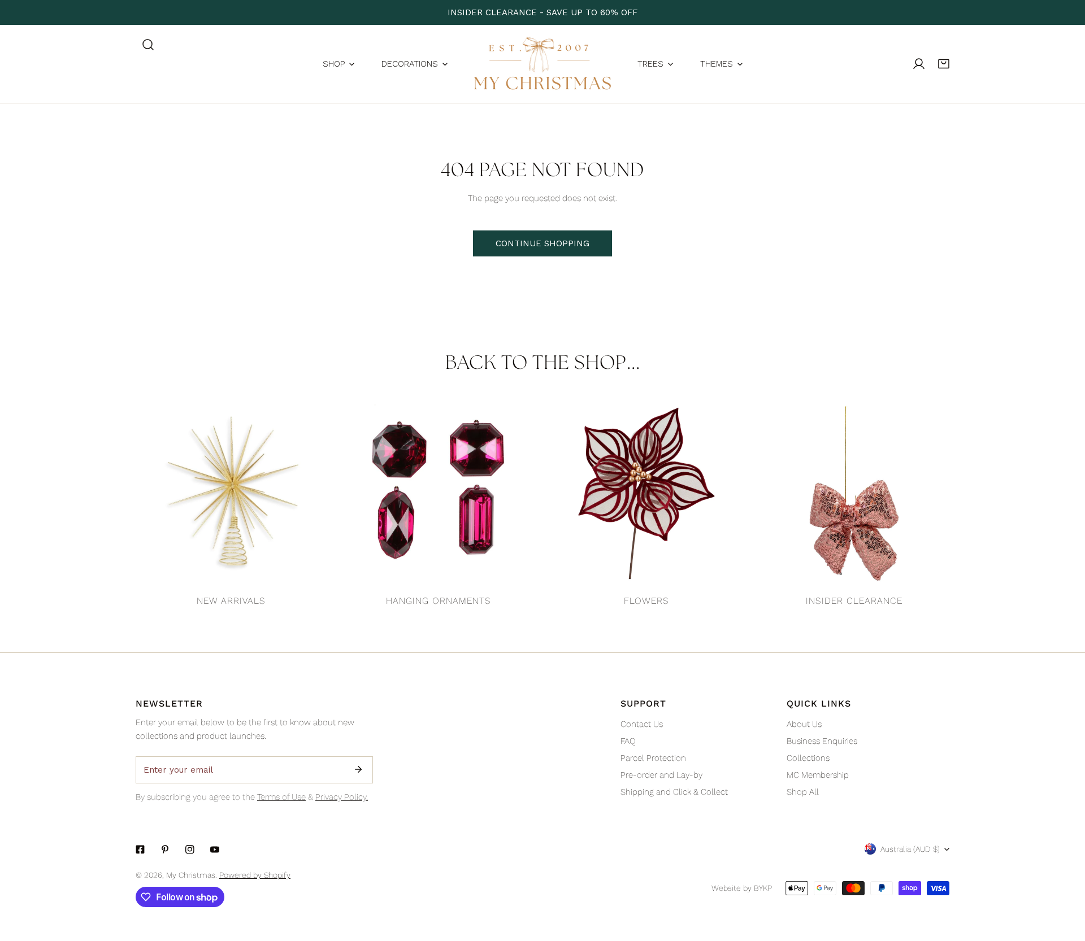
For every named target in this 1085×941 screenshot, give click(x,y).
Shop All (803, 792)
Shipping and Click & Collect (674, 792)
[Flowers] (646, 493)
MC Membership (818, 775)
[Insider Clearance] (854, 493)
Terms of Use (281, 797)
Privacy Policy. (341, 797)
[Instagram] (189, 849)
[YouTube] (214, 849)
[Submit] (358, 769)
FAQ (628, 741)
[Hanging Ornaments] (439, 493)
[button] (943, 63)
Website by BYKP (741, 887)
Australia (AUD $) (910, 848)
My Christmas (190, 874)
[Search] (148, 44)
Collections (808, 758)
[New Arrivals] (231, 493)
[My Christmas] (542, 64)
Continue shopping (542, 243)
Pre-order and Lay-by (661, 775)
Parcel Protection (653, 758)
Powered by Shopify (254, 874)
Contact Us (641, 724)
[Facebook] (140, 849)
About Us (804, 724)
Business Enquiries (822, 741)
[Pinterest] (165, 849)
